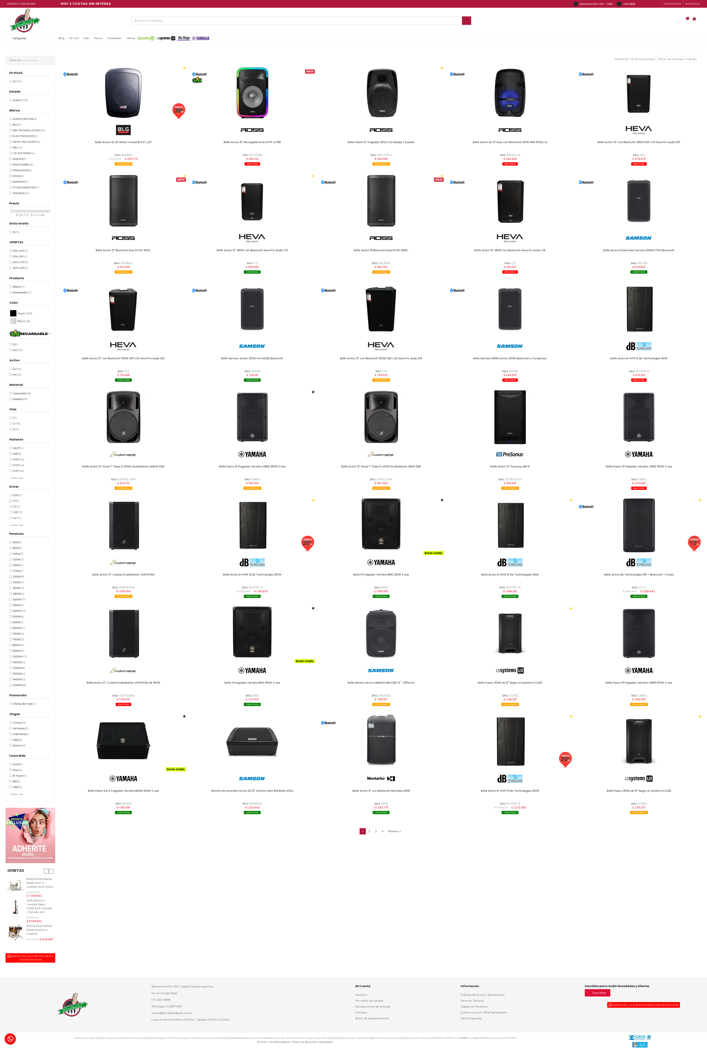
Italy (17, 739)
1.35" (17, 512)
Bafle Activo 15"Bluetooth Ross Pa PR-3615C (381, 250)
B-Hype (19, 775)
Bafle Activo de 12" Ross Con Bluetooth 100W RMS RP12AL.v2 (510, 142)
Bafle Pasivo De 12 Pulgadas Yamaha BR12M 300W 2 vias (123, 791)
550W (18, 622)
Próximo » (394, 831)
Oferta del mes (24, 704)
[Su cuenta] (700, 20)
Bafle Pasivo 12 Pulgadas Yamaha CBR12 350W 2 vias (639, 466)
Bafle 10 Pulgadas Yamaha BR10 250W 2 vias (381, 574)
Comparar (100, 169)
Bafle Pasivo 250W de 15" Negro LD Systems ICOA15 (639, 791)
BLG (17, 124)
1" (16, 501)
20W (17, 542)
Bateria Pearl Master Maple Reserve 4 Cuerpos (39, 930)
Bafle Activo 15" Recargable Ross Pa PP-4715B (252, 142)
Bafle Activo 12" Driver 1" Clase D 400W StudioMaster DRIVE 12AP (381, 466)
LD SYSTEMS (24, 153)
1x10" (18, 459)
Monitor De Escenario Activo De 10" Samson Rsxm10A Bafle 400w (252, 791)
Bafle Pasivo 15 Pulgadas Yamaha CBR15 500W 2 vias (639, 683)
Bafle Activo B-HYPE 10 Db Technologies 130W (510, 574)
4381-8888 (629, 4)
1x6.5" (18, 448)
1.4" (17, 518)
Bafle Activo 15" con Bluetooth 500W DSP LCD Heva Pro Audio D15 (381, 358)
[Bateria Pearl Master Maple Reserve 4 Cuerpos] (15, 932)
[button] (672, 4)
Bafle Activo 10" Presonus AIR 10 (510, 466)
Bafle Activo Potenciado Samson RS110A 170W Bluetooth (638, 250)
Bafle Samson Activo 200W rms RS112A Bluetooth (252, 358)
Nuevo (20, 100)
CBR (17, 787)
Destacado (22, 292)
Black (18, 286)
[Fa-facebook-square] (652, 4)
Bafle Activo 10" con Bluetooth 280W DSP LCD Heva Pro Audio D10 (639, 142)
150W (18, 565)
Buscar (466, 20)
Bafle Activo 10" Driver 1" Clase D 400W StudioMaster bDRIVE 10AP (123, 466)
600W (19, 628)
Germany (20, 728)
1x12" (18, 465)
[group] (123, 93)
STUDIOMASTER (26, 187)
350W (18, 605)
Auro (17, 770)
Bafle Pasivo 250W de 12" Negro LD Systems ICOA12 (510, 683)
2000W (19, 685)
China (19, 722)
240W (18, 582)
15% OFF (20, 256)
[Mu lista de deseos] (679, 20)
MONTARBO (23, 164)
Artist (18, 764)
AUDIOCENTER (25, 119)
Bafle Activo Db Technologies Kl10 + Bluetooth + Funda (639, 574)
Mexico (19, 745)
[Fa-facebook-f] (640, 4)
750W (18, 639)
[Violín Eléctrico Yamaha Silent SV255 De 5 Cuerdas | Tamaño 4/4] (15, 907)
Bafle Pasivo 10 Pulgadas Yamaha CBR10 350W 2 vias (252, 466)
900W (18, 650)
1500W (19, 673)
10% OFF (20, 250)
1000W (20, 656)
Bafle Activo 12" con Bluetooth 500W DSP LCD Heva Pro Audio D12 (123, 358)
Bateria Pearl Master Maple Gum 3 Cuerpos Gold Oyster (40, 883)
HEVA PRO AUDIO (26, 141)
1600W (19, 679)
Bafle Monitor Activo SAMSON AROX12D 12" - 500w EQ (381, 683)
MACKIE (19, 159)
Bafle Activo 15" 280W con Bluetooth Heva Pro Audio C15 (510, 250)
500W (18, 616)
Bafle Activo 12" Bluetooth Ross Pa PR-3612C (123, 250)
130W (18, 559)
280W (18, 593)
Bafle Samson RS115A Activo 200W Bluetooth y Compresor (510, 358)
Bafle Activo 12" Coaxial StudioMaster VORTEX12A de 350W (123, 683)
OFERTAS (15, 870)
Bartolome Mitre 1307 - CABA (596, 4)
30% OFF (20, 268)
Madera (20, 399)
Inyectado (22, 393)
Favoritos (163, 169)
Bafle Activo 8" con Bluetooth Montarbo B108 (381, 791)
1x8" (17, 453)
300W (19, 599)
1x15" (18, 471)
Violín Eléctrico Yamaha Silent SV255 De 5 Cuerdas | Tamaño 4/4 (39, 906)
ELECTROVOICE (25, 136)
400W (19, 611)
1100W (19, 668)
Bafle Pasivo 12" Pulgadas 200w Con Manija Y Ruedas (381, 142)
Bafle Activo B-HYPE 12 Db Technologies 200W (252, 574)
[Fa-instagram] (646, 4)
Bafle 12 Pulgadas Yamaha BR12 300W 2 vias (252, 683)
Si (17, 81)
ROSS (18, 176)
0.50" (17, 495)
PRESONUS (22, 170)
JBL (17, 147)
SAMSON (20, 181)
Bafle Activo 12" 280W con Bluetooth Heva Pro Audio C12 (252, 250)
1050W (19, 662)
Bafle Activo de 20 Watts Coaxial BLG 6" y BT (123, 142)
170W (18, 571)
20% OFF (20, 262)
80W (17, 548)
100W (18, 553)
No (17, 350)
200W (18, 576)
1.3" (16, 506)
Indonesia (21, 734)
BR (16, 781)
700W (18, 633)
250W (18, 588)
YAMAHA (21, 193)
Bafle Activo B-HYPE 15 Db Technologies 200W (510, 791)
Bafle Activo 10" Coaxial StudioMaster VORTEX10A (123, 574)
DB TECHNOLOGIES (29, 130)
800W (18, 645)
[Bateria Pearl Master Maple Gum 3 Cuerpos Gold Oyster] (15, 885)
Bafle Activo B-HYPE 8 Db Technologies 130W (639, 358)
